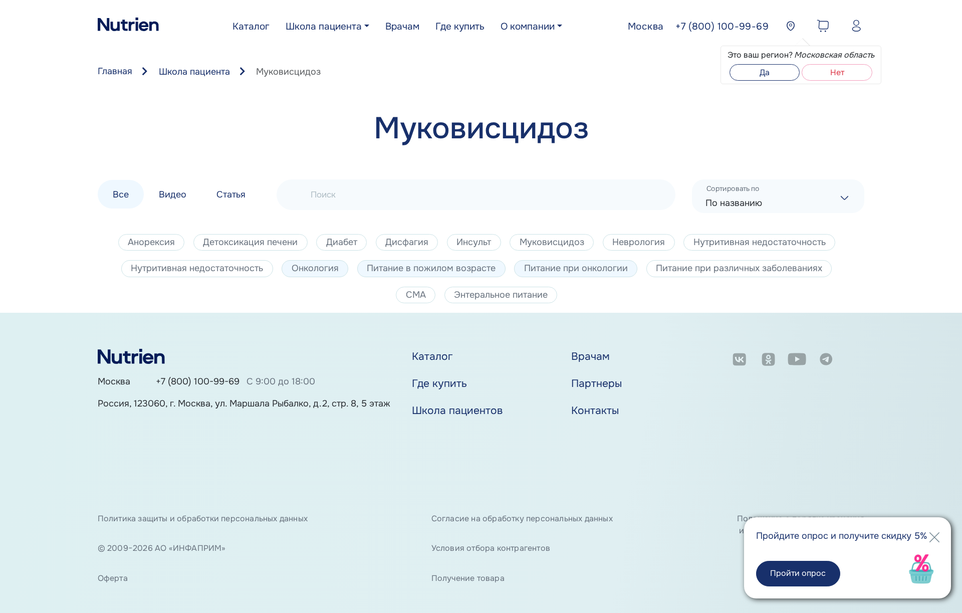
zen (855, 361)
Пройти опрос (798, 573)
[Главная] (128, 27)
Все (121, 193)
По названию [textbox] (733, 203)
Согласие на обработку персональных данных (522, 518)
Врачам (402, 27)
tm (826, 361)
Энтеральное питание (501, 295)
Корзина (820, 27)
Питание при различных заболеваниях (739, 268)
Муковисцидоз (552, 242)
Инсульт (473, 242)
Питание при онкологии (576, 268)
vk (739, 361)
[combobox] (778, 196)
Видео (172, 193)
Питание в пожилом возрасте (431, 268)
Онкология (315, 268)
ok (768, 361)
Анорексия (151, 242)
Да (765, 72)
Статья (231, 193)
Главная (115, 71)
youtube (797, 361)
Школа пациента (324, 27)
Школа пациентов (457, 410)
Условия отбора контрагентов (490, 548)
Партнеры (596, 383)
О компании (528, 27)
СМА (416, 295)
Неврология (638, 242)
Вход (854, 27)
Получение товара (468, 578)
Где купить (460, 27)
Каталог (251, 27)
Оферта (113, 578)
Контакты (595, 410)
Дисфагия (406, 242)
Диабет (341, 242)
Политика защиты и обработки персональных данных (203, 518)
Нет (837, 72)
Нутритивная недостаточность (759, 242)
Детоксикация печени (250, 242)
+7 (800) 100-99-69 (197, 381)
